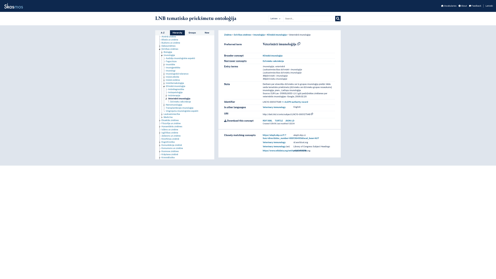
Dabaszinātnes (168, 46)
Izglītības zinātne (169, 132)
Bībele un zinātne (169, 39)
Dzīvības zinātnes (169, 49)
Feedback (476, 6)
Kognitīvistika (168, 142)
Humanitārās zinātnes (171, 126)
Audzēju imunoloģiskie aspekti (180, 58)
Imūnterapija (174, 95)
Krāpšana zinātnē (169, 154)
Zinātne (228, 35)
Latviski (489, 6)
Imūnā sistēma (173, 80)
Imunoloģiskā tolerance (177, 74)
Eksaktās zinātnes (170, 120)
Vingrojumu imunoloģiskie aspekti (182, 111)
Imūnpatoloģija (175, 92)
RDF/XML (267, 120)
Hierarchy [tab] (177, 33)
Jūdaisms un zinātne (171, 136)
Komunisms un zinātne (172, 148)
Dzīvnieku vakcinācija (180, 101)
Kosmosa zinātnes (170, 151)
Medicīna (168, 117)
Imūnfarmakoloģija (175, 83)
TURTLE (279, 120)
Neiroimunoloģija (174, 105)
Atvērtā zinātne (168, 36)
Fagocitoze (171, 61)
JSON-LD (289, 120)
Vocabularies (449, 6)
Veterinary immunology (274, 107)
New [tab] (207, 33)
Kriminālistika (168, 157)
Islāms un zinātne (169, 129)
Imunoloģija (169, 55)
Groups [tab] (192, 33)
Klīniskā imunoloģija (175, 86)
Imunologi (170, 70)
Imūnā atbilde (172, 77)
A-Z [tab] (163, 33)
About (464, 6)
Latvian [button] (274, 18)
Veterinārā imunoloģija (179, 98)
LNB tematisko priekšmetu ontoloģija (195, 18)
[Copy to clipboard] (299, 44)
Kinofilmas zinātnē (170, 139)
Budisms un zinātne (170, 43)
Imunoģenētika (173, 67)
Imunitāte (170, 64)
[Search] (338, 18)
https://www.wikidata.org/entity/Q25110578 (285, 150)
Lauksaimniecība (172, 114)
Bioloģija (168, 52)
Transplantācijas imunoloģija (179, 108)
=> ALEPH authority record (295, 102)
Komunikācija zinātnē (171, 145)
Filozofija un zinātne (171, 123)
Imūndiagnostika (176, 89)
